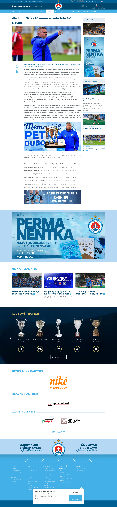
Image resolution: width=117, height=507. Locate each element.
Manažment (31, 477)
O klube (30, 475)
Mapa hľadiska (48, 479)
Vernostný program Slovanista (49, 484)
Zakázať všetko (75, 496)
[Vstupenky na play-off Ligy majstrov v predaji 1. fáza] (58, 280)
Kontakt (30, 479)
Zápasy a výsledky (17, 479)
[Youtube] (92, 1)
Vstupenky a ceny (49, 468)
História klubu (58, 357)
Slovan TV (86, 289)
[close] (81, 488)
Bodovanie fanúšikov (65, 486)
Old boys (31, 474)
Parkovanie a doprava (50, 481)
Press (18, 1)
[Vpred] (106, 338)
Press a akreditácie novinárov (33, 482)
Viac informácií (38, 498)
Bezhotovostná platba (50, 477)
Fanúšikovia (93, 96)
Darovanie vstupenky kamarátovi (49, 488)
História (30, 468)
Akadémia (58, 11)
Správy (49, 11)
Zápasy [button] (42, 11)
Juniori (92, 146)
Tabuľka (14, 481)
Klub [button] (20, 11)
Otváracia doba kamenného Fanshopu (80, 471)
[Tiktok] (98, 1)
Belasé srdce (35, 1)
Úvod (14, 11)
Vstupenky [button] (28, 11)
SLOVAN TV (84, 11)
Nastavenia (75, 492)
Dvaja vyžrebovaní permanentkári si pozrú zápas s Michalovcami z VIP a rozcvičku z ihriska (94, 99)
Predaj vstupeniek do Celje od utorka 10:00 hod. (25, 292)
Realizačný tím (16, 470)
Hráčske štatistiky (17, 472)
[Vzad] (10, 338)
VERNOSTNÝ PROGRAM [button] (71, 11)
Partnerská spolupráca (34, 487)
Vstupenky (22, 289)
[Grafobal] (58, 403)
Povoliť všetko (75, 499)
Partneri (30, 485)
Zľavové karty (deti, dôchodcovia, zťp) (48, 474)
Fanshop (41, 1)
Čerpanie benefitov (65, 487)
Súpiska (14, 468)
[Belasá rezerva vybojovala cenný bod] (94, 140)
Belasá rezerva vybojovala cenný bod (94, 149)
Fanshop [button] (93, 11)
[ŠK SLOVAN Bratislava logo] (58, 5)
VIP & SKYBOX (48, 472)
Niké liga (92, 126)
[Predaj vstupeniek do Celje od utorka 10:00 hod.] (27, 280)
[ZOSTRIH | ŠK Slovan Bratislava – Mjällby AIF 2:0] (90, 280)
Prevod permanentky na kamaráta (66, 479)
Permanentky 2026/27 (50, 470)
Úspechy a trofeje (33, 470)
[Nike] (58, 383)
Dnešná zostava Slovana (91, 128)
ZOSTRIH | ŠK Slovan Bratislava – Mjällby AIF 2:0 (89, 292)
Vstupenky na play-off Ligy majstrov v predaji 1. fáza (57, 292)
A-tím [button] (36, 11)
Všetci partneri (58, 432)
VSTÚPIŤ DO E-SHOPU (81, 468)
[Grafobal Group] (70, 421)
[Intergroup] (46, 421)
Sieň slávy (31, 472)
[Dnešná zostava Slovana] (94, 119)
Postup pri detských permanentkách (65, 483)
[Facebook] (86, 1)
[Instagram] (95, 1)
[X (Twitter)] (89, 1)
